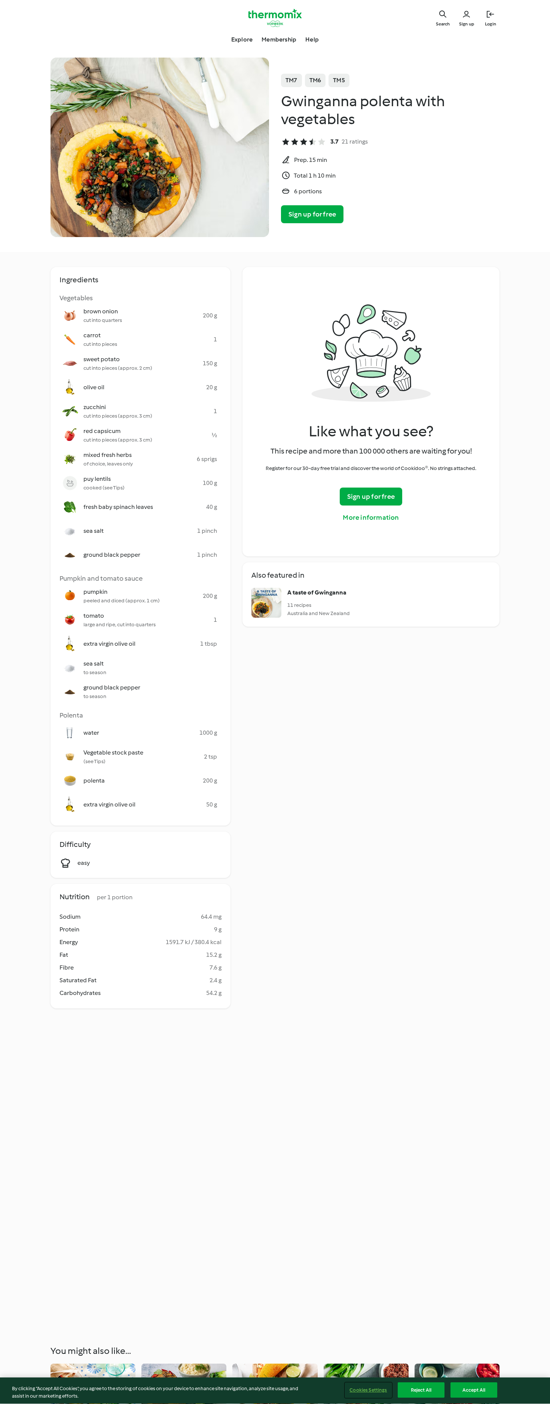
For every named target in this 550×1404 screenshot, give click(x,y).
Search (443, 24)
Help (312, 39)
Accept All (473, 1390)
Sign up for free (312, 214)
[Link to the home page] (275, 18)
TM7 (291, 80)
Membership (279, 39)
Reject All (421, 1390)
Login (490, 24)
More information (371, 517)
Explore (242, 39)
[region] (275, 1390)
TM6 (315, 80)
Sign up (466, 24)
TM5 (339, 80)
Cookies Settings (368, 1390)
